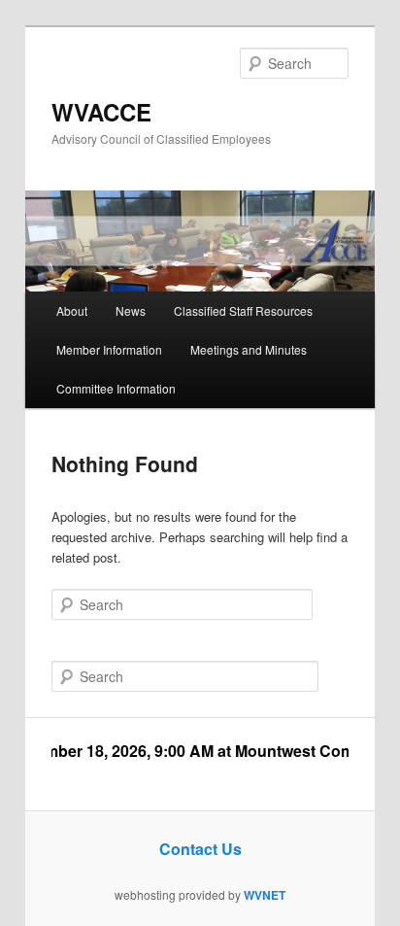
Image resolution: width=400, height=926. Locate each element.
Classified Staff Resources (243, 310)
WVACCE (101, 111)
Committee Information (116, 388)
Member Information (109, 349)
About (71, 310)
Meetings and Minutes (248, 349)
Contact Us (200, 849)
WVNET (264, 895)
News (131, 310)
